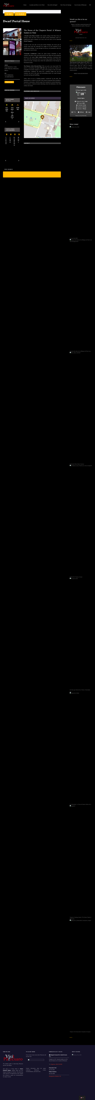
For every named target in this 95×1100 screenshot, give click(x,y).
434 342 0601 (52, 1069)
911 (60, 1076)
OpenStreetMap (49, 137)
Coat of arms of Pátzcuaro (80, 5)
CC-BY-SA (58, 137)
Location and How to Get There (37, 5)
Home (25, 5)
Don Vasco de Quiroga (65, 5)
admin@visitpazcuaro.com (80, 37)
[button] (6, 122)
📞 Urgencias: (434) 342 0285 (55, 1064)
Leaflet (39, 137)
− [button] (25, 104)
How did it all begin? (52, 5)
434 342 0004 (52, 1073)
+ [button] (25, 102)
